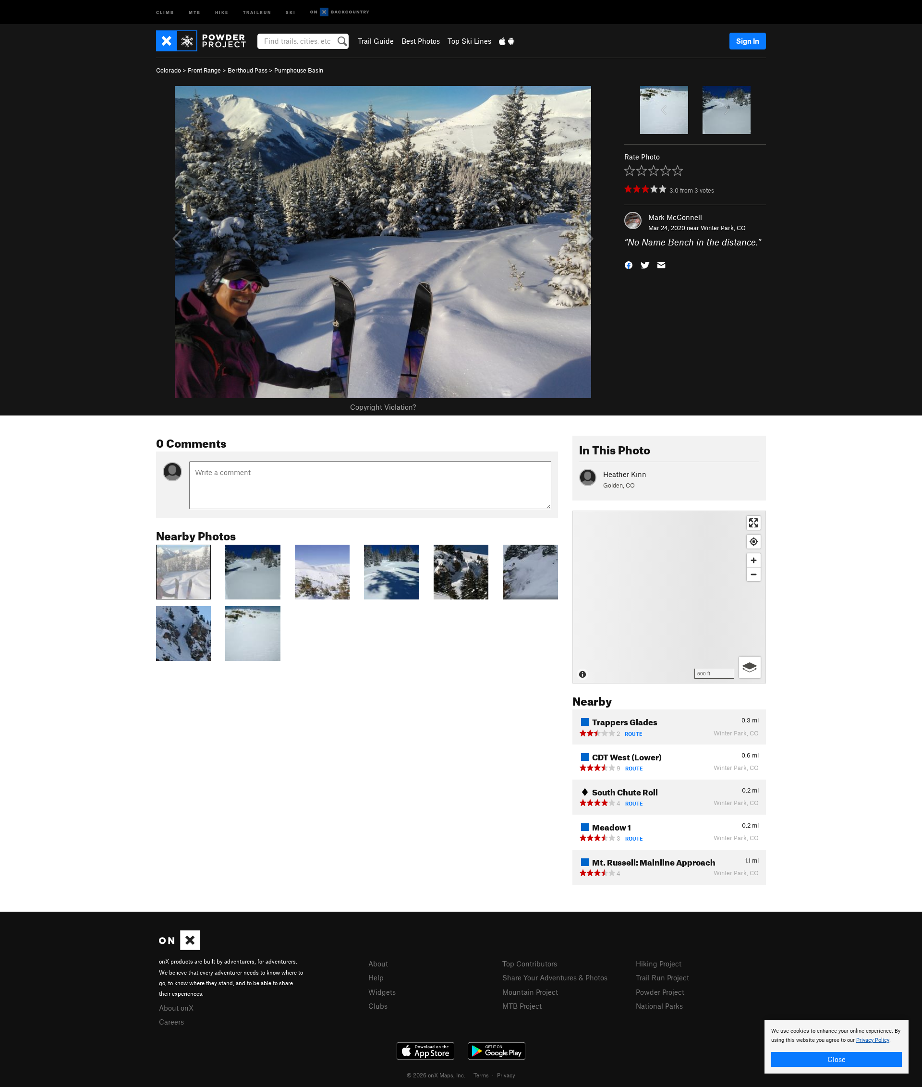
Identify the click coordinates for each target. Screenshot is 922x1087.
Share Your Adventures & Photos (554, 977)
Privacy (506, 1075)
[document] (836, 1046)
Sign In (747, 41)
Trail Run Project (662, 977)
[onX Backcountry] (339, 12)
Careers (171, 1021)
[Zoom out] (754, 574)
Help (376, 977)
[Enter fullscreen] (754, 523)
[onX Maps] (179, 947)
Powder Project (660, 992)
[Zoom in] (754, 560)
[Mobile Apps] (506, 41)
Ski (291, 12)
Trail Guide (376, 41)
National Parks (659, 1006)
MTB (195, 12)
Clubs (378, 1006)
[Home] (205, 40)
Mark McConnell (675, 217)
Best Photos (420, 41)
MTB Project (522, 1006)
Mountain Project (530, 992)
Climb (165, 12)
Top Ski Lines (469, 41)
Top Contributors (529, 963)
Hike (222, 12)
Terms (481, 1075)
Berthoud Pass (247, 70)
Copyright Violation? (383, 407)
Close (836, 1059)
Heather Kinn (624, 474)
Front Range (204, 70)
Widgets (382, 992)
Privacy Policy (872, 1040)
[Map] (669, 597)
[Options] (750, 667)
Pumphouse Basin (298, 70)
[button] (628, 264)
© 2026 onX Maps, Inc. (436, 1075)
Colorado (168, 70)
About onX (176, 1007)
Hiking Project (658, 963)
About (378, 963)
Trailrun (257, 12)
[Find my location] (754, 542)
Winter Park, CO (723, 228)
